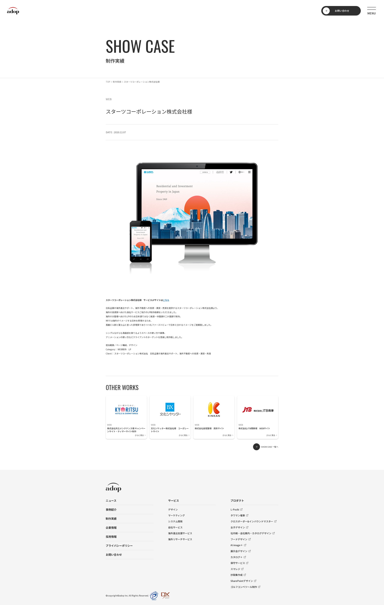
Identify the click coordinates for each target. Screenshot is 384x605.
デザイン (173, 509)
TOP (108, 81)
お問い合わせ (114, 554)
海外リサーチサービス (180, 539)
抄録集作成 (237, 575)
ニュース (111, 500)
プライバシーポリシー (119, 545)
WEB (109, 99)
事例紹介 (111, 509)
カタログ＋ (237, 557)
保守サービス (238, 563)
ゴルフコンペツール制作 (244, 587)
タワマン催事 (238, 515)
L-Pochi (235, 509)
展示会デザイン (239, 551)
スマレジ (235, 569)
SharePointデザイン (242, 581)
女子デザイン (238, 527)
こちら (166, 300)
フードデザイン (239, 539)
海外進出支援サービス (180, 533)
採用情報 (111, 536)
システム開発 (175, 521)
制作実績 (117, 81)
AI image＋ (237, 545)
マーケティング (176, 515)
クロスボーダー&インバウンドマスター (252, 521)
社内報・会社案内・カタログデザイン (251, 533)
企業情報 (111, 527)
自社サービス (175, 527)
